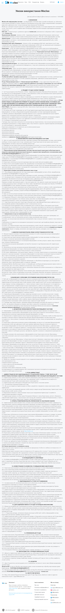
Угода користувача (40, 592)
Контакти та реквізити (40, 590)
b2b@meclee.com (56, 602)
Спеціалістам (35, 2)
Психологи (20, 2)
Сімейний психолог (40, 597)
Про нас (37, 585)
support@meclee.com (57, 587)
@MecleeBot (55, 592)
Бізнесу (42, 2)
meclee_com (55, 590)
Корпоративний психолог (41, 599)
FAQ (30, 2)
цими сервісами (13, 588)
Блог (26, 2)
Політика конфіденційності (42, 587)
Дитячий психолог (39, 594)
